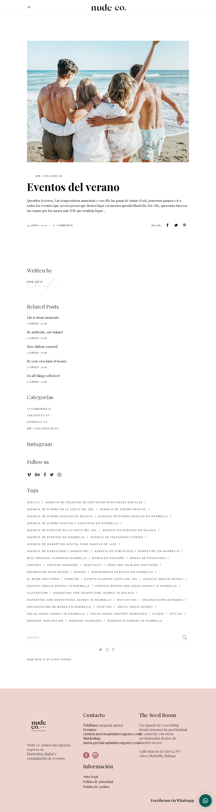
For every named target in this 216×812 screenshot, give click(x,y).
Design (80, 572)
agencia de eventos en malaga (130, 530)
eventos (72, 578)
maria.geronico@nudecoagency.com (111, 742)
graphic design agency (163, 578)
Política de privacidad (98, 781)
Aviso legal (90, 776)
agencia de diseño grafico (123, 509)
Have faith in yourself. (42, 346)
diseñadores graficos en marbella (122, 572)
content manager (62, 565)
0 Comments (63, 225)
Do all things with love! (43, 376)
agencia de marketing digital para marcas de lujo (72, 544)
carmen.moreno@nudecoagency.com (112, 734)
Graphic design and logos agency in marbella (136, 585)
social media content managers (118, 613)
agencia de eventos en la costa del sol (62, 530)
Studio (158, 613)
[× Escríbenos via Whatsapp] (205, 800)
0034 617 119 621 (110, 725)
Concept (34, 565)
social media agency (135, 606)
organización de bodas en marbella (59, 606)
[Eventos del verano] (108, 101)
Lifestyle (34, 421)
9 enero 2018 (37, 323)
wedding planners (85, 620)
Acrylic (33, 502)
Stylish (176, 613)
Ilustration (37, 592)
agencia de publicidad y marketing (58, 551)
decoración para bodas (48, 572)
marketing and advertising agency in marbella (69, 599)
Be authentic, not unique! (45, 332)
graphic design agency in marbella (58, 585)
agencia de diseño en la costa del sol (60, 509)
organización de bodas (162, 599)
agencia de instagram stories (116, 537)
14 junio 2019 (37, 225)
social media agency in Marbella (56, 613)
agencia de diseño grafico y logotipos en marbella (72, 523)
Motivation (127, 599)
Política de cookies (96, 787)
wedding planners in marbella (134, 620)
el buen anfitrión (43, 578)
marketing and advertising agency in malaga (93, 592)
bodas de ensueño (108, 558)
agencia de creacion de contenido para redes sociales (94, 502)
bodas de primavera (148, 558)
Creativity (36, 415)
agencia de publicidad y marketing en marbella (137, 551)
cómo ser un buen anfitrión (133, 565)
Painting (104, 606)
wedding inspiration (45, 620)
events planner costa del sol (111, 578)
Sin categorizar (49, 176)
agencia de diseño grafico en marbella (133, 516)
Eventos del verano (73, 187)
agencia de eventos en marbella (56, 537)
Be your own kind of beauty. (47, 361)
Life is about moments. (43, 317)
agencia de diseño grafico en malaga (60, 516)
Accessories (37, 408)
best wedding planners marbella (57, 558)
